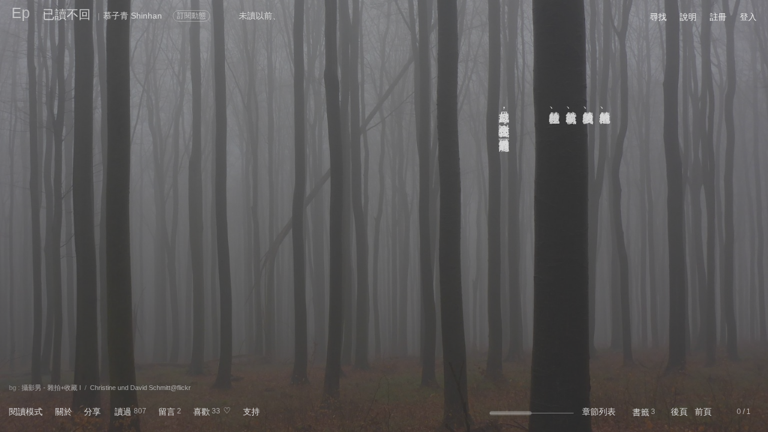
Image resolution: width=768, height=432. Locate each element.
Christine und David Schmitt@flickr (140, 387)
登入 (748, 17)
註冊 (718, 17)
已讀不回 (67, 14)
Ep (20, 12)
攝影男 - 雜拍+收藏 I (51, 387)
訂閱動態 (191, 15)
